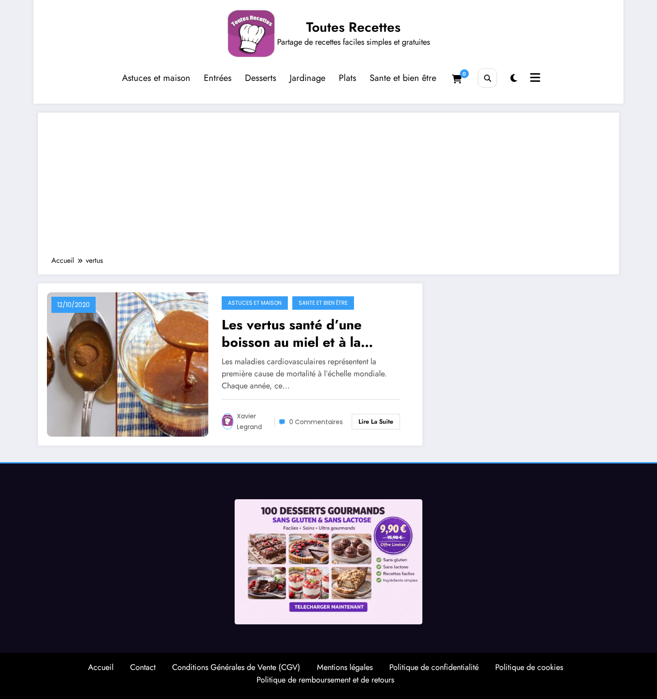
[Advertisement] (328, 188)
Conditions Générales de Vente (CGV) (236, 667)
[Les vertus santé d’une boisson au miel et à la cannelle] (127, 363)
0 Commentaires (316, 421)
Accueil (101, 667)
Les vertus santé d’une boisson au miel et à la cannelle (292, 333)
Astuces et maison (156, 78)
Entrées (218, 78)
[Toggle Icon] (534, 78)
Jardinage (307, 78)
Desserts (260, 78)
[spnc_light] (513, 78)
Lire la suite (375, 421)
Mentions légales (345, 667)
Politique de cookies (529, 667)
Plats (347, 78)
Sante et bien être (403, 78)
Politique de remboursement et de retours (325, 680)
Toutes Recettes (353, 27)
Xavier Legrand (249, 421)
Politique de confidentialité (434, 667)
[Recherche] (487, 78)
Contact (143, 667)
